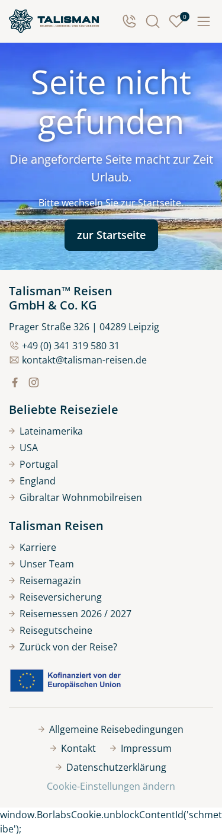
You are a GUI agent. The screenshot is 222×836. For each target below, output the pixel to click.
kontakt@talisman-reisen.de (84, 359)
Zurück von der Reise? (68, 646)
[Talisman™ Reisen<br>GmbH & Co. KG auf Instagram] (34, 382)
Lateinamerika (51, 431)
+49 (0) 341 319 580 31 (71, 345)
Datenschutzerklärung (116, 767)
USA (29, 447)
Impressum (146, 748)
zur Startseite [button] (111, 235)
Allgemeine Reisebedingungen (116, 729)
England (38, 480)
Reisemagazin (50, 580)
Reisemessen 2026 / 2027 (75, 613)
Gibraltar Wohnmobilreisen (81, 497)
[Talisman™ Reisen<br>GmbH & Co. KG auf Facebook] (15, 382)
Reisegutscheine (56, 630)
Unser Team (47, 563)
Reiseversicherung (61, 597)
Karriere (38, 547)
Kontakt (78, 748)
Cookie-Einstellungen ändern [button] (111, 786)
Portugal (39, 464)
